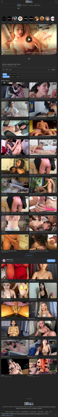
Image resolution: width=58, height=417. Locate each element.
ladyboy (9, 74)
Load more (29, 255)
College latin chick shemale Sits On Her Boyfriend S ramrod (42, 155)
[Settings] (55, 26)
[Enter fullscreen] (55, 50)
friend (14, 74)
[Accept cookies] (55, 414)
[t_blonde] (15, 224)
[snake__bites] (15, 186)
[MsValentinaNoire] (15, 349)
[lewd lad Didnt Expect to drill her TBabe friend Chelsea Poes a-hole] (15, 91)
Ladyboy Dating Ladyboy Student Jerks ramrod (40, 174)
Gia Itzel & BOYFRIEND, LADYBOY (8, 155)
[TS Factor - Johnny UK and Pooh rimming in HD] (43, 91)
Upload (46, 411)
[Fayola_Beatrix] (15, 273)
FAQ (50, 411)
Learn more (9, 415)
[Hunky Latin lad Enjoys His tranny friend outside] (43, 129)
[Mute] (3, 25)
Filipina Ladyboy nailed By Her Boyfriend (10, 174)
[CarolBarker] (15, 129)
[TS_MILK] (15, 311)
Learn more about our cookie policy (48, 406)
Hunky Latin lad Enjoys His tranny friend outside (40, 136)
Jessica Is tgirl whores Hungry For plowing (38, 250)
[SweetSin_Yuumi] (43, 349)
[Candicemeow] (15, 330)
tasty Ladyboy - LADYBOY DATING (8, 250)
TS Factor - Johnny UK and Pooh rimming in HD (39, 98)
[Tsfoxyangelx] (43, 311)
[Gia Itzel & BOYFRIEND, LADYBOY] (15, 148)
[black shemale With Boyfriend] (43, 186)
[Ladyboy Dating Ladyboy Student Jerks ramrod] (43, 167)
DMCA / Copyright (9, 411)
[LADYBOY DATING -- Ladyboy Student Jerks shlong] (15, 205)
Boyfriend (13, 76)
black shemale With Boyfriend (36, 193)
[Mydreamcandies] (43, 292)
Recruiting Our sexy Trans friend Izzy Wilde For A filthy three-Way (42, 231)
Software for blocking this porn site (23, 408)
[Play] (29, 39)
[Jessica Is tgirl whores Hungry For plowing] (43, 243)
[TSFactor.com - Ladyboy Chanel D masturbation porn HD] (43, 205)
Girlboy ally (3, 117)
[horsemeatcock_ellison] (15, 292)
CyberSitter (39, 408)
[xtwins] (15, 368)
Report (53, 69)
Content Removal (25, 411)
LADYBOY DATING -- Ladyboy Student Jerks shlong (12, 212)
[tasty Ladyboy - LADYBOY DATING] (15, 243)
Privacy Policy (40, 411)
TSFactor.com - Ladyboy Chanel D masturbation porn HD (42, 212)
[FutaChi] (43, 368)
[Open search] (56, 1)
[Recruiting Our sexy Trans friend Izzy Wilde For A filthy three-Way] (43, 224)
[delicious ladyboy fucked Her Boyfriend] (43, 110)
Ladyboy (18, 76)
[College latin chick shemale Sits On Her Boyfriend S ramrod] (43, 148)
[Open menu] (2, 1)
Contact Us (17, 411)
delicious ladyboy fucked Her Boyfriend (38, 117)
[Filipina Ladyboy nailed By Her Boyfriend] (15, 167)
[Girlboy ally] (15, 110)
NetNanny (35, 408)
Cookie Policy (33, 411)
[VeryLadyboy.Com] (29, 2)
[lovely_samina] (43, 273)
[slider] (29, 54)
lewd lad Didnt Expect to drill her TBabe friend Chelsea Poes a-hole (14, 98)
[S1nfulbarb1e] (43, 330)
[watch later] (3, 84)
